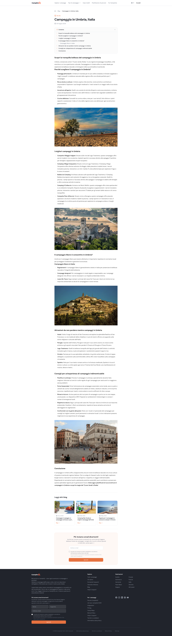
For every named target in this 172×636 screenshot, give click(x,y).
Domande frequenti (93, 582)
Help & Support (91, 589)
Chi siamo (90, 579)
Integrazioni (90, 605)
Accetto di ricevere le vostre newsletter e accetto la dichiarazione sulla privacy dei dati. (86, 554)
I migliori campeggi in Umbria (66, 38)
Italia (130, 582)
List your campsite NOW (94, 603)
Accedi (138, 3)
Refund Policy (91, 613)
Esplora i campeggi (60, 3)
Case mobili (86, 3)
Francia (131, 579)
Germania (118, 582)
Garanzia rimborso (92, 584)
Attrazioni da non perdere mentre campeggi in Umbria (74, 46)
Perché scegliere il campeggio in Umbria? (70, 36)
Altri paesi (131, 587)
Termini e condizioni (93, 618)
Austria (117, 577)
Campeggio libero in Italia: (67, 43)
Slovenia (131, 584)
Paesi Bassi (118, 584)
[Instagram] (119, 597)
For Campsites (112, 3)
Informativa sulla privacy (94, 620)
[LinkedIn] (122, 597)
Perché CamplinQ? (92, 600)
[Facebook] (116, 597)
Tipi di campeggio (73, 3)
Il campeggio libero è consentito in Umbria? (70, 41)
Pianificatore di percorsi (99, 3)
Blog (59, 11)
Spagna (117, 587)
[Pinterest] (125, 597)
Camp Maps (91, 610)
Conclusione (61, 51)
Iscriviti (86, 560)
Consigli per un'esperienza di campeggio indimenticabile (74, 48)
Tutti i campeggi (92, 577)
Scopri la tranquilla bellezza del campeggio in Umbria (73, 33)
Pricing (89, 608)
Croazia (131, 577)
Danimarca (118, 579)
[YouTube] (128, 597)
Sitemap (117, 631)
